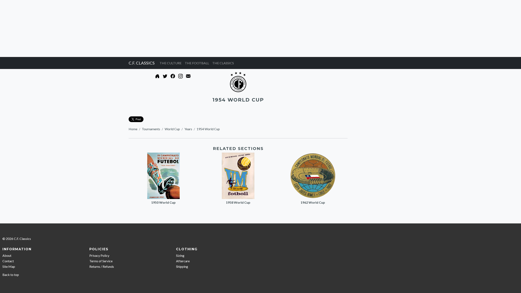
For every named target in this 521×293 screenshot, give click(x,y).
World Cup (172, 129)
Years (188, 129)
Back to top (10, 275)
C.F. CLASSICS (142, 62)
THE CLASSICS (223, 63)
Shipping (182, 266)
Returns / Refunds (101, 266)
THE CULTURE (171, 63)
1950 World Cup (163, 202)
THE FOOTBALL (197, 63)
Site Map (8, 266)
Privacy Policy (99, 255)
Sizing (180, 255)
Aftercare (183, 261)
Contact (8, 261)
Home (133, 129)
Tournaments (151, 129)
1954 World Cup (208, 129)
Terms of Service (101, 261)
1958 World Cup (238, 202)
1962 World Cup (313, 202)
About (6, 255)
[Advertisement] (122, 28)
